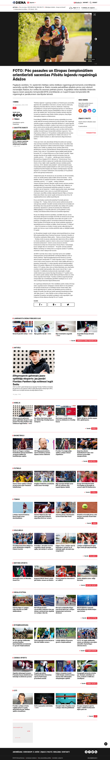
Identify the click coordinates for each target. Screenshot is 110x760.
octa (28, 731)
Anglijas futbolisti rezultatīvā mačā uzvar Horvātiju (44, 484)
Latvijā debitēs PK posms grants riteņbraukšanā (64, 641)
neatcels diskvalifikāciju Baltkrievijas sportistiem (86, 609)
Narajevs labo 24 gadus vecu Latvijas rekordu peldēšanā (65, 706)
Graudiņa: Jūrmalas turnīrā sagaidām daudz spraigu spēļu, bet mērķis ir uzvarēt (43, 547)
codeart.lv (60, 758)
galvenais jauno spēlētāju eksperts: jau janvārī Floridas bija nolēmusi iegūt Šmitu (33, 380)
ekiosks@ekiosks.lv (92, 758)
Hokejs (17, 403)
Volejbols (18, 530)
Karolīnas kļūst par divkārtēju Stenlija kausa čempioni (44, 420)
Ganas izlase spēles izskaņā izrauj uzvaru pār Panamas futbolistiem (22, 485)
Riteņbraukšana (21, 625)
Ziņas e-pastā (46, 752)
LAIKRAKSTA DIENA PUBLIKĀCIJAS (27, 318)
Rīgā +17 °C (76, 7)
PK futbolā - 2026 (33, 9)
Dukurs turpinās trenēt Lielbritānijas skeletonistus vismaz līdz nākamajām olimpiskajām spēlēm (65, 675)
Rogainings (16, 124)
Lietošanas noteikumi (31, 758)
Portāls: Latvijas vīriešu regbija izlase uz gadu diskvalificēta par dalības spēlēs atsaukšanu (21, 708)
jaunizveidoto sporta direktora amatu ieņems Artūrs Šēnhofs (42, 452)
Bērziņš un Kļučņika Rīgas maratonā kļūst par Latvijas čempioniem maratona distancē (65, 610)
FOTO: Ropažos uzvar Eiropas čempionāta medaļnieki (20, 142)
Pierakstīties (91, 133)
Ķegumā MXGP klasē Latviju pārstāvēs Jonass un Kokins (43, 579)
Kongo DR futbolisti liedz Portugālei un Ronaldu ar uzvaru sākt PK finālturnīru (86, 485)
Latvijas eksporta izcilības (20, 9)
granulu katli (17, 737)
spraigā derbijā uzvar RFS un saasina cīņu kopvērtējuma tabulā (64, 485)
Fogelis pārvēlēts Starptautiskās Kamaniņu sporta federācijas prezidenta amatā (43, 675)
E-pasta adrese (82, 126)
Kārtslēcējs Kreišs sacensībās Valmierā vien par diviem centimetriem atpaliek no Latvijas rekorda (44, 610)
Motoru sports (20, 563)
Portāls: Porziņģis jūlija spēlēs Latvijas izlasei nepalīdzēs (64, 452)
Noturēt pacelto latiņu (22, 334)
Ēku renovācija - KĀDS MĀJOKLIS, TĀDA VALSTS (31, 7)
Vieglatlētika (20, 592)
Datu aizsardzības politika (44, 758)
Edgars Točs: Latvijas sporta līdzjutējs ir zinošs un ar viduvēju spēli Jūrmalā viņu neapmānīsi (65, 548)
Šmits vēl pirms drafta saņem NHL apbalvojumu (87, 419)
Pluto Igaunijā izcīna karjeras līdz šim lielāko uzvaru (44, 641)
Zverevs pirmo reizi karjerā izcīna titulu (65, 515)
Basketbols (19, 436)
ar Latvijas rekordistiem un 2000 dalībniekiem (21, 609)
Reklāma (57, 752)
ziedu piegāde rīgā (17, 727)
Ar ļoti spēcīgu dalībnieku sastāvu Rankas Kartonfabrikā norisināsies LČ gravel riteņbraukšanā (22, 643)
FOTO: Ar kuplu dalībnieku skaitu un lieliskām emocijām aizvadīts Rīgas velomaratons (87, 643)
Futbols (17, 468)
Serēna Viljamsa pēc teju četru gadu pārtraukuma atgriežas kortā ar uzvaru (43, 516)
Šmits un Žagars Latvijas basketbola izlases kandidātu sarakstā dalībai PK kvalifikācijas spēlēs (23, 453)
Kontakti (66, 752)
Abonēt (85, 2)
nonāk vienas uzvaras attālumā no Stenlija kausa (65, 420)
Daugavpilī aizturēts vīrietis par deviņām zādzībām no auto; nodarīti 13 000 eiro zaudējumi (86, 675)
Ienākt (95, 2)
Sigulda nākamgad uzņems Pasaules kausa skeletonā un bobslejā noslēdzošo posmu (23, 674)
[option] (55, 39)
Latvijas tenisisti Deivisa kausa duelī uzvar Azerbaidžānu (21, 516)
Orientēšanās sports (18, 122)
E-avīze (36, 752)
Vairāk (73, 340)
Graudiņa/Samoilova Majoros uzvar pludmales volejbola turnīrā (23, 547)
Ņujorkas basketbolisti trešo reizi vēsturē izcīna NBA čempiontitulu (85, 453)
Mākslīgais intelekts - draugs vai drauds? (55, 7)
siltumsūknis (26, 738)
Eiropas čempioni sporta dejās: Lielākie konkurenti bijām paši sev (86, 707)
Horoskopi (27, 752)
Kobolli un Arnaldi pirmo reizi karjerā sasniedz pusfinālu (87, 516)
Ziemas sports (20, 658)
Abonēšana (17, 752)
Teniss (17, 499)
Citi (14, 108)
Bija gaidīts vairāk (42, 334)
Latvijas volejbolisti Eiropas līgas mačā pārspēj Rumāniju (87, 546)
